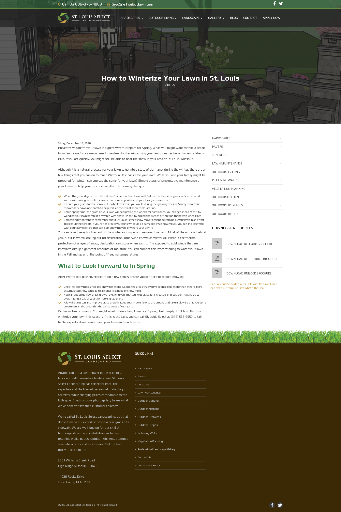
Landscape (191, 18)
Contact (250, 18)
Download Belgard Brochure (249, 244)
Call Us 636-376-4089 (82, 4)
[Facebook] (274, 3)
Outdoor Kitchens (148, 408)
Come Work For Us (149, 465)
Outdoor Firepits (225, 213)
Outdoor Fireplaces (227, 205)
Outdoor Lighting (226, 172)
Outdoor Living (161, 18)
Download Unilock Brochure (249, 273)
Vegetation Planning (228, 188)
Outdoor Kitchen (225, 197)
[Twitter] (281, 3)
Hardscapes (130, 18)
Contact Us (144, 457)
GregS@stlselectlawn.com (132, 4)
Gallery (215, 18)
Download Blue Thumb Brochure (252, 258)
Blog (234, 18)
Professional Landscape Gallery (156, 449)
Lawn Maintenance (227, 163)
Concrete (219, 155)
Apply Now (271, 18)
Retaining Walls (225, 180)
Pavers (217, 146)
